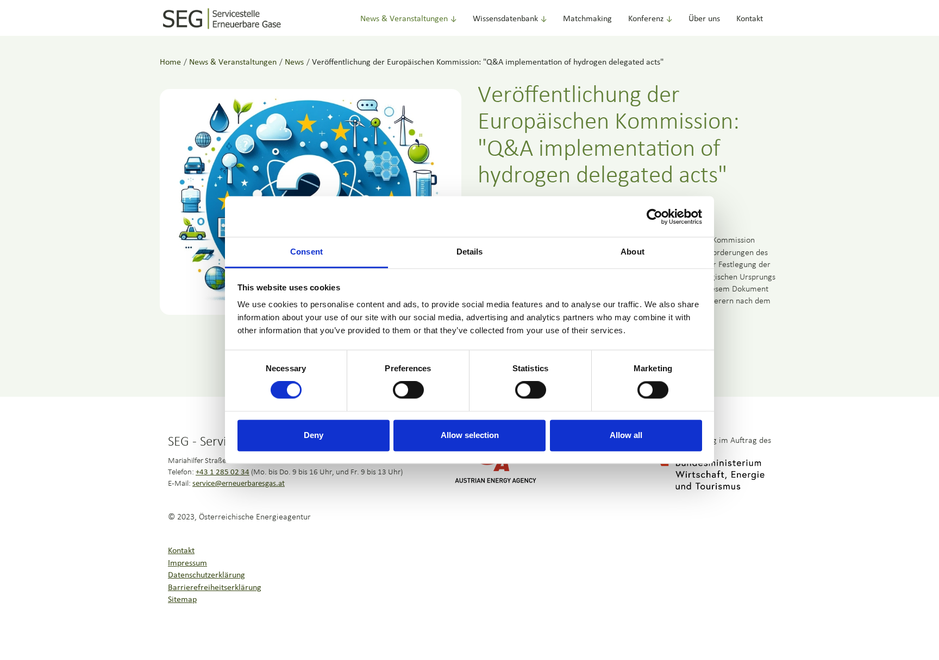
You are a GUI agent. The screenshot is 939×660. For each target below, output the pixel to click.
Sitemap (182, 599)
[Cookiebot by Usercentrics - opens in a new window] (654, 216)
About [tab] (632, 251)
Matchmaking (587, 19)
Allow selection (470, 435)
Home (170, 62)
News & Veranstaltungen (233, 62)
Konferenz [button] (645, 19)
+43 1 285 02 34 (222, 472)
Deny (313, 435)
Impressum (187, 563)
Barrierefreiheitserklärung (214, 587)
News (294, 62)
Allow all (626, 435)
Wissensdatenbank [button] (505, 19)
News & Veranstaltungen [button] (404, 19)
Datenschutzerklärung (206, 575)
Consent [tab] (306, 251)
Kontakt (749, 19)
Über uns (704, 19)
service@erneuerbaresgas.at (238, 484)
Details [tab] (469, 251)
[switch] (408, 390)
